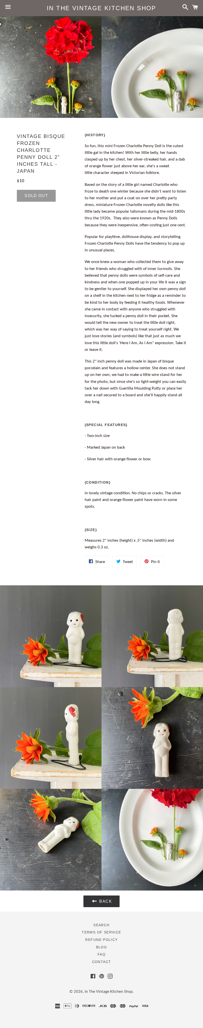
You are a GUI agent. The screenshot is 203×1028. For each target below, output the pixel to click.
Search (101, 925)
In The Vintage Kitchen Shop (101, 8)
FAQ (101, 954)
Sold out (36, 196)
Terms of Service (101, 932)
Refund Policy (101, 940)
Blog (101, 947)
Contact (101, 962)
